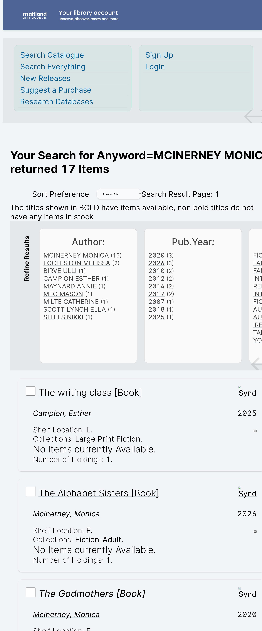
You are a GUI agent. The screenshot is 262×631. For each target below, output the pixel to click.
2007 (156, 301)
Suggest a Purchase (55, 89)
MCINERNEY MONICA (76, 255)
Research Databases (56, 101)
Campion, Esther (62, 413)
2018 (156, 309)
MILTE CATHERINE (71, 301)
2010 (156, 270)
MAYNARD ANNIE (69, 286)
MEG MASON (63, 294)
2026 (156, 263)
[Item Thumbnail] (247, 392)
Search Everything (53, 66)
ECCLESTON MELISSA (76, 263)
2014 (156, 286)
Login (155, 66)
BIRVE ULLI (60, 270)
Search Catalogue (52, 54)
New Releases (45, 78)
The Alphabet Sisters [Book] (99, 493)
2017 (156, 294)
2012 (156, 278)
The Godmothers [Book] (92, 593)
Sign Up (159, 54)
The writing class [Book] (90, 392)
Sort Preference (60, 194)
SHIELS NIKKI (63, 317)
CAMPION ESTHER (71, 278)
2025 (156, 317)
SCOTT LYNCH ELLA (74, 309)
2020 (156, 255)
